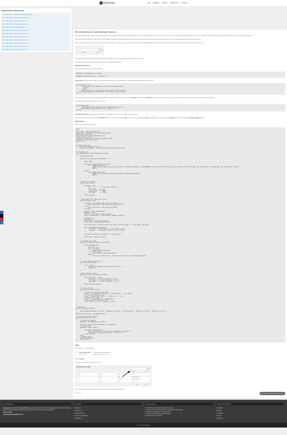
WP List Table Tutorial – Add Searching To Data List (15, 40)
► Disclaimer (78, 418)
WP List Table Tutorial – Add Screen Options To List (15, 43)
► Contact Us (78, 410)
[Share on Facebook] (1, 212)
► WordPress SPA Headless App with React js (158, 413)
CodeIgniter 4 (156, 3)
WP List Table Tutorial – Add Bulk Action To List (14, 49)
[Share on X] (1, 216)
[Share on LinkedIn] (1, 222)
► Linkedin (219, 418)
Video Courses (174, 3)
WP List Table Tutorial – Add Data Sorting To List (14, 33)
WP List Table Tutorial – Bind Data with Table (13, 27)
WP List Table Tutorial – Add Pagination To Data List (15, 37)
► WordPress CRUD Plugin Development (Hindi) (159, 408)
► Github (218, 410)
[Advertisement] (118, 18)
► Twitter (219, 415)
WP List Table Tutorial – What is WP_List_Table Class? (15, 17)
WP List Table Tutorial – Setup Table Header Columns (15, 24)
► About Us (77, 408)
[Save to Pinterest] (1, 219)
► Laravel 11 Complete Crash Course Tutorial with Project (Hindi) (164, 410)
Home (149, 3)
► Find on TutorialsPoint (81, 415)
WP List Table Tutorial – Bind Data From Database (15, 30)
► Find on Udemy (79, 413)
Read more (78, 393)
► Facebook (219, 413)
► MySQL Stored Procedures (153, 415)
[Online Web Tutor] (108, 3)
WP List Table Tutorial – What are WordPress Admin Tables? (17, 14)
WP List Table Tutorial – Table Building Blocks (13, 21)
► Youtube (219, 408)
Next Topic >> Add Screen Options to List (272, 393)
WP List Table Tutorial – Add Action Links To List (14, 46)
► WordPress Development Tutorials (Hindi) (158, 412)
